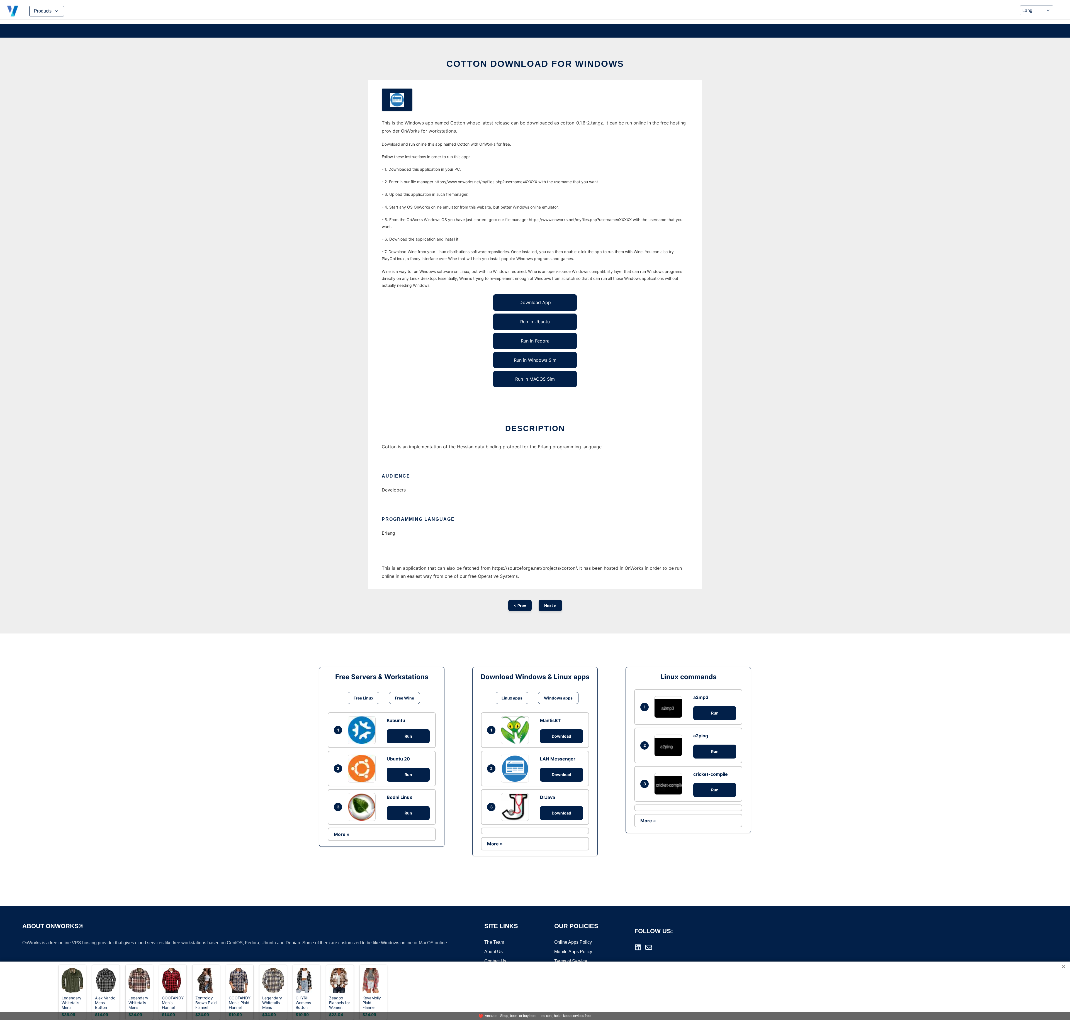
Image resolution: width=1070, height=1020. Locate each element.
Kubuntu (396, 720)
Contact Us (495, 961)
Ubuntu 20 (398, 759)
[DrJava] (516, 807)
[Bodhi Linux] (363, 807)
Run (408, 736)
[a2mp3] (669, 707)
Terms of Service (570, 961)
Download (561, 736)
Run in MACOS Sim (535, 379)
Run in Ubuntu (535, 321)
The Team (494, 942)
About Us (493, 951)
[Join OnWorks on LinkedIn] (637, 947)
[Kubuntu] (363, 730)
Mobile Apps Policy (573, 951)
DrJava (547, 797)
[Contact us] (648, 947)
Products (43, 11)
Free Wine (404, 698)
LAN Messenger (557, 759)
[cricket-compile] (669, 783)
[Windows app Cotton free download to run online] (397, 100)
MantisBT (550, 720)
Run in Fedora (535, 341)
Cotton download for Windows (535, 64)
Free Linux (363, 698)
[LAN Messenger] (516, 768)
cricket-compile (710, 774)
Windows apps (558, 698)
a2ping (700, 735)
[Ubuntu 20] (363, 768)
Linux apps (512, 698)
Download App (535, 302)
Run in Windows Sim (535, 360)
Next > (550, 605)
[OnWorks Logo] (12, 11)
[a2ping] (669, 745)
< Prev (520, 605)
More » (341, 834)
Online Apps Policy (573, 942)
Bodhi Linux (399, 797)
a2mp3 (701, 697)
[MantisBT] (516, 730)
